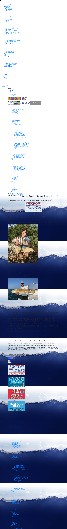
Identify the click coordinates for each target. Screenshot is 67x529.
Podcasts (3, 53)
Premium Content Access (8, 66)
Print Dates (5, 72)
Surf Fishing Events (7, 35)
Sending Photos (6, 69)
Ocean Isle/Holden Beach (8, 15)
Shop (6, 78)
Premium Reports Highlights (10, 62)
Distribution (6, 73)
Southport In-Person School (10, 51)
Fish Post (57, 195)
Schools (3, 45)
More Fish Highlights (9, 65)
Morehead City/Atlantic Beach (9, 8)
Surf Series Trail (6, 42)
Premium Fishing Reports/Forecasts (10, 4)
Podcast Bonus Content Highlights (11, 64)
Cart (6, 79)
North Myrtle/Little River (16, 453)
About (3, 67)
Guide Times (6, 22)
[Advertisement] (16, 419)
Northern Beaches (7, 5)
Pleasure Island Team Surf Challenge (20, 142)
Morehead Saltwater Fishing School (10, 46)
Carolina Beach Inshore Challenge (11, 30)
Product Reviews (8, 20)
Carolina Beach (6, 12)
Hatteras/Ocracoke (7, 6)
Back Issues (6, 75)
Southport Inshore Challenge (10, 29)
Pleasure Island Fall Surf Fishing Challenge (12, 40)
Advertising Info (13, 500)
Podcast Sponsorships (7, 57)
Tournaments (4, 23)
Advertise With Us (13, 94)
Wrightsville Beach (7, 11)
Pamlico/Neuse (6, 7)
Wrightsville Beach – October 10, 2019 (15, 193)
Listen (5, 55)
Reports (11, 108)
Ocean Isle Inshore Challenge (19, 131)
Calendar (3, 86)
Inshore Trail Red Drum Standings (11, 33)
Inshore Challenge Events (8, 24)
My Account (7, 81)
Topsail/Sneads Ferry (7, 10)
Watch (5, 54)
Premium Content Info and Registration (10, 61)
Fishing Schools (12, 482)
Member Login (14, 165)
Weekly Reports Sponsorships (17, 509)
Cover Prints (14, 188)
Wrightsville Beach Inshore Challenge (11, 28)
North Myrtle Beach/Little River (9, 16)
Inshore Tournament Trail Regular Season (12, 32)
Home (3, 1)
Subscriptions (6, 74)
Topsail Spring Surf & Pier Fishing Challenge (13, 38)
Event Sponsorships (15, 504)
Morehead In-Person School (10, 47)
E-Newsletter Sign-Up (15, 176)
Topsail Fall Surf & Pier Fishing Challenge (12, 41)
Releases (6, 18)
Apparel (5, 77)
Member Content (5, 58)
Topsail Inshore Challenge (9, 27)
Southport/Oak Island (15, 119)
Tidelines (7, 21)
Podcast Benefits (6, 56)
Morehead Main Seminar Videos (10, 49)
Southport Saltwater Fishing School (10, 50)
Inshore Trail (6, 31)
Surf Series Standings (9, 43)
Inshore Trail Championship (10, 34)
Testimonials (14, 501)
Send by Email (32, 198)
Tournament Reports (9, 19)
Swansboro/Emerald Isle (8, 9)
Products (3, 76)
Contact (5, 68)
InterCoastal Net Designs (19, 528)
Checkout (7, 80)
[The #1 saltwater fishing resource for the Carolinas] (17, 98)
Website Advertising (15, 503)
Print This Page (27, 198)
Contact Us (12, 95)
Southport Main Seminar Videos (10, 52)
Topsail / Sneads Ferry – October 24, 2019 (15, 194)
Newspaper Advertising (16, 502)
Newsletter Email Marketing (16, 505)
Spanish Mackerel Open (8, 44)
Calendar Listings (15, 510)
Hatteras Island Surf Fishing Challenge (12, 39)
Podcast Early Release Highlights (11, 63)
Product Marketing (15, 506)
